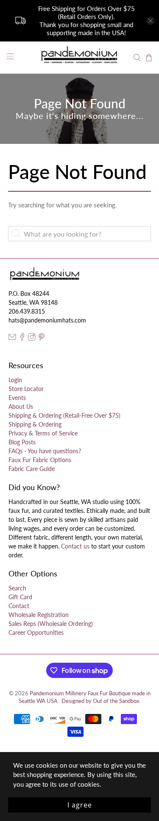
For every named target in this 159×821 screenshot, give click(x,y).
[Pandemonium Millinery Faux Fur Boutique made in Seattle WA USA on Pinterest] (41, 338)
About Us (20, 406)
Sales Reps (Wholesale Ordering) (50, 623)
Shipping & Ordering (34, 424)
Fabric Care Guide (31, 468)
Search (17, 588)
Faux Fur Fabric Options (39, 459)
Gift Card (20, 597)
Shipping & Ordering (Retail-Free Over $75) (64, 415)
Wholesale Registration (38, 614)
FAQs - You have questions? (44, 451)
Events (17, 397)
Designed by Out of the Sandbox (100, 701)
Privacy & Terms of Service (43, 433)
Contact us (75, 546)
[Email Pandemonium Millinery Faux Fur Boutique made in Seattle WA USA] (12, 338)
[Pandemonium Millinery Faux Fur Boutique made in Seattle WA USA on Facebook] (22, 338)
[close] (150, 21)
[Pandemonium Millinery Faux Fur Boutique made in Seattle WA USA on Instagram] (32, 338)
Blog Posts (22, 442)
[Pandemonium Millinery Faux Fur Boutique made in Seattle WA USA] (80, 58)
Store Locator (26, 388)
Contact (18, 605)
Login (15, 379)
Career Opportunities (36, 632)
